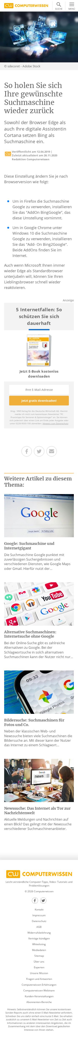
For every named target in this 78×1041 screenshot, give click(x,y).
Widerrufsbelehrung (39, 932)
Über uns (39, 961)
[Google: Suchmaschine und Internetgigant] (39, 515)
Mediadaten (39, 950)
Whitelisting (39, 944)
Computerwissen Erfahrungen (39, 984)
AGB (39, 927)
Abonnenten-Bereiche (39, 1002)
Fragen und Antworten (39, 979)
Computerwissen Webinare (39, 990)
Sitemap (39, 956)
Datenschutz (39, 921)
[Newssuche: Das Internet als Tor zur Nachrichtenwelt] (39, 780)
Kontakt (39, 909)
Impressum (39, 915)
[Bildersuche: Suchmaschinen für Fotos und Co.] (39, 691)
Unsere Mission (39, 973)
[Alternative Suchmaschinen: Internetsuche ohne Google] (39, 603)
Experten (39, 967)
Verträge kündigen (39, 938)
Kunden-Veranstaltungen (39, 996)
